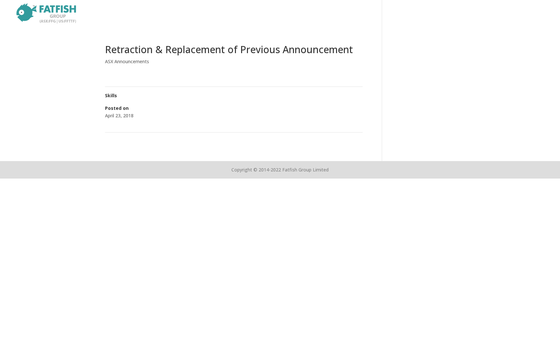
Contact (539, 14)
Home (395, 14)
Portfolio (454, 14)
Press (514, 14)
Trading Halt (120, 141)
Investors (486, 14)
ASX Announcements (127, 61)
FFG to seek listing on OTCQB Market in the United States (299, 141)
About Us (423, 14)
